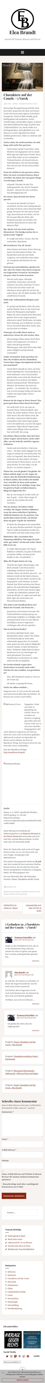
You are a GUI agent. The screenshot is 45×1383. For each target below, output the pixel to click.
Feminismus (13, 1285)
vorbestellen (23, 745)
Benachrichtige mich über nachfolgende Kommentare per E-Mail (20, 1185)
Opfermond (14, 894)
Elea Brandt (22, 32)
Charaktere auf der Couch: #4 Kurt (33, 908)
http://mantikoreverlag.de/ (14, 752)
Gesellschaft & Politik (17, 1292)
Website (5, 1160)
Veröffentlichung (15, 1308)
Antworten (35, 961)
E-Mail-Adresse (9, 1150)
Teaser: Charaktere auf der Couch (25, 879)
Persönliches (13, 1298)
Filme (10, 1288)
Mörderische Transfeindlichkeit (21, 1249)
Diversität (12, 1282)
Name (5, 1139)
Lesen (10, 1295)
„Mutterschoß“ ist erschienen (20, 1242)
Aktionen (12, 1272)
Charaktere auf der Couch (28, 104)
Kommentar (8, 1112)
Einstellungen (22, 1380)
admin (15, 104)
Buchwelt (12, 1275)
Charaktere (17, 892)
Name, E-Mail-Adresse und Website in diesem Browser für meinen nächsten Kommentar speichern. (21, 1177)
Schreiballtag (13, 1305)
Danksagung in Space (16, 1236)
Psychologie (23, 894)
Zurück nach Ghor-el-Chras (19, 1246)
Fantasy (6, 894)
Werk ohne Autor (15, 1239)
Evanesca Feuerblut (23, 937)
